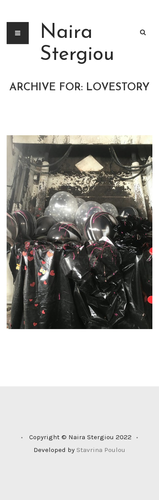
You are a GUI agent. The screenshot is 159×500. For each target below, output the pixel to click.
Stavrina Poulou (100, 450)
